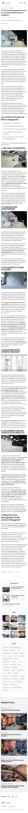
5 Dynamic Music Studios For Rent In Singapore (11, 735)
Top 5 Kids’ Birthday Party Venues (11, 604)
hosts (19, 664)
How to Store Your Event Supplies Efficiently (17, 587)
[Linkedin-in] (12, 796)
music (4, 673)
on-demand (15, 673)
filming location (6, 661)
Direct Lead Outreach (7, 658)
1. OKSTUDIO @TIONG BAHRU (11, 123)
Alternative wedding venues (15, 647)
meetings (13, 670)
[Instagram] (16, 796)
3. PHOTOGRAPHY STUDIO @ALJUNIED (14, 129)
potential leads (6, 678)
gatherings (5, 664)
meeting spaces (21, 670)
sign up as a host (12, 551)
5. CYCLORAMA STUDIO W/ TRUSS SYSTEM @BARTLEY (12, 431)
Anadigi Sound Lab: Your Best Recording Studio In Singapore (12, 760)
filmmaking (10, 20)
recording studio (14, 678)
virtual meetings (6, 687)
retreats (4, 681)
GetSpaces (4, 806)
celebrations (15, 653)
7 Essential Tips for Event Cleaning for (18, 596)
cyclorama (4, 20)
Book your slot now (21, 341)
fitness (19, 661)
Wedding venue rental (16, 687)
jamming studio (6, 667)
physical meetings (14, 675)
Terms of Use (11, 806)
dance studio (22, 655)
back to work (5, 650)
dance (16, 655)
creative (5, 655)
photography (17, 20)
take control (20, 681)
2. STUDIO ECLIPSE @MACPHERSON (13, 126)
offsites (9, 673)
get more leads (13, 664)
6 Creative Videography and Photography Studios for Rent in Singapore (12, 786)
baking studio (12, 650)
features (15, 658)
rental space (22, 678)
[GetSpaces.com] (6, 2)
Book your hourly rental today (8, 420)
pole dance (22, 675)
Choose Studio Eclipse (11, 260)
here (21, 523)
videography (5, 684)
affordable (5, 647)
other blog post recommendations (16, 525)
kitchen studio (14, 667)
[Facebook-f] (9, 796)
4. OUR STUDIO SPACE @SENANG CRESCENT (10, 351)
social (10, 681)
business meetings (7, 653)
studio (14, 681)
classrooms (22, 653)
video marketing (13, 684)
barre (19, 650)
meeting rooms (6, 670)
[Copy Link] (7, 23)
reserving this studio (6, 203)
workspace (5, 690)
